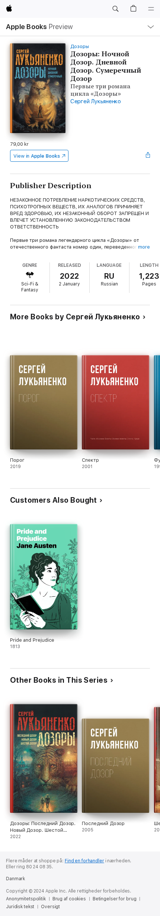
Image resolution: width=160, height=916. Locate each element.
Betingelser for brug (115, 898)
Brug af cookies (69, 898)
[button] (115, 9)
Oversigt (50, 906)
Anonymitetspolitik (26, 898)
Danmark (15, 878)
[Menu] (151, 9)
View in (36, 156)
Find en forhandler (84, 860)
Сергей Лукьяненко (95, 101)
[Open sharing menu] (147, 155)
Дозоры (79, 46)
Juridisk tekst (20, 906)
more (144, 247)
